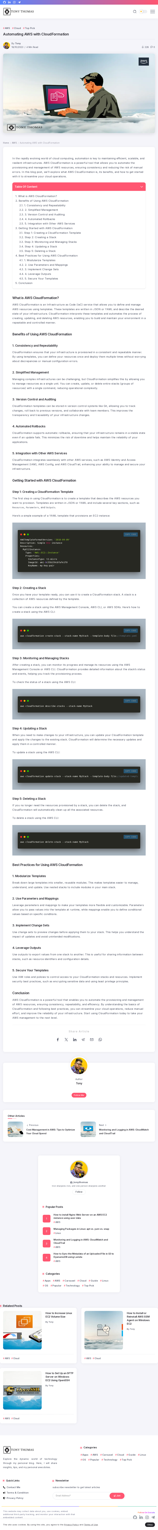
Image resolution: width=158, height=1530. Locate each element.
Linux (105, 1280)
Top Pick (89, 1285)
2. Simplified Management (41, 209)
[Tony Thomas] (18, 11)
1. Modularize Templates (40, 260)
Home (6, 143)
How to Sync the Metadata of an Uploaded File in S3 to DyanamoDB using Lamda (84, 1255)
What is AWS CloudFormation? (37, 196)
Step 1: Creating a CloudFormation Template (52, 232)
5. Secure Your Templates (41, 278)
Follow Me (79, 1095)
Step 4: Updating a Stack (41, 246)
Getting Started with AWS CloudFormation (46, 228)
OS (46, 1285)
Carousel (69, 1280)
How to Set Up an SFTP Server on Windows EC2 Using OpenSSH (59, 1377)
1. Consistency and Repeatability (45, 205)
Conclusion (26, 283)
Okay (150, 1524)
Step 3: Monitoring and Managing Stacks (51, 241)
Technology (73, 1285)
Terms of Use (91, 1524)
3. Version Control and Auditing (45, 214)
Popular (57, 1285)
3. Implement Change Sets (42, 269)
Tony (18, 43)
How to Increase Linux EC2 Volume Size (59, 1315)
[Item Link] (22, 1330)
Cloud (82, 1280)
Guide (94, 1280)
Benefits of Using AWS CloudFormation (44, 200)
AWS (14, 143)
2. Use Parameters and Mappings (46, 264)
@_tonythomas (79, 1182)
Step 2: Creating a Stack (40, 237)
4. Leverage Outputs (38, 273)
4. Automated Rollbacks (40, 219)
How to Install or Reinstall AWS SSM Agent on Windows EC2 (138, 1318)
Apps (48, 1280)
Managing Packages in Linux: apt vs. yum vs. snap (81, 1228)
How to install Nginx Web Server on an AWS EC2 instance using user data (80, 1216)
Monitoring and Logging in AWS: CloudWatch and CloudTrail (81, 1241)
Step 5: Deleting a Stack (40, 251)
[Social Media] (4, 2)
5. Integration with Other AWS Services (50, 223)
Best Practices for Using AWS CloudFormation (48, 255)
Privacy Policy (71, 1524)
